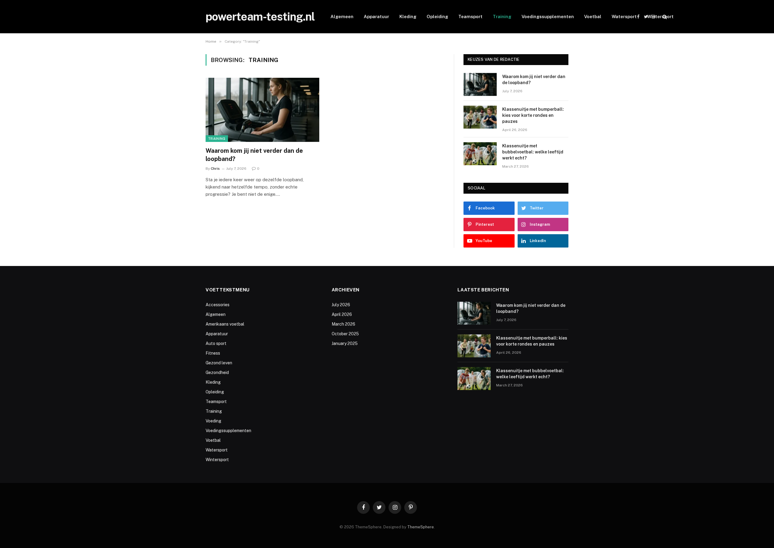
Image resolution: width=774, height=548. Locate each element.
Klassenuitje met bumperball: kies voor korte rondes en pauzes (533, 115)
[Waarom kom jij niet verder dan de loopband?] (262, 110)
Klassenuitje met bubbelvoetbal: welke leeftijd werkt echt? (532, 151)
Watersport (624, 16)
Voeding (213, 420)
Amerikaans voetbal (225, 324)
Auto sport (216, 343)
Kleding (407, 16)
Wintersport (660, 16)
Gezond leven (219, 362)
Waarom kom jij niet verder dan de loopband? (254, 154)
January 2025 (345, 343)
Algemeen (341, 16)
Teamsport (470, 16)
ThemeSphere (420, 527)
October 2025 (345, 333)
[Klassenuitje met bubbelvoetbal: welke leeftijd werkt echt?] (480, 153)
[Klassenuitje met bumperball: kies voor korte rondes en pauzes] (480, 117)
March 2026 (343, 324)
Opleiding (437, 16)
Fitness (213, 353)
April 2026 (342, 314)
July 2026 (341, 304)
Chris (215, 168)
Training (502, 16)
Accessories (217, 304)
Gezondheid (217, 372)
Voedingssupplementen (548, 16)
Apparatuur (376, 16)
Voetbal (592, 16)
